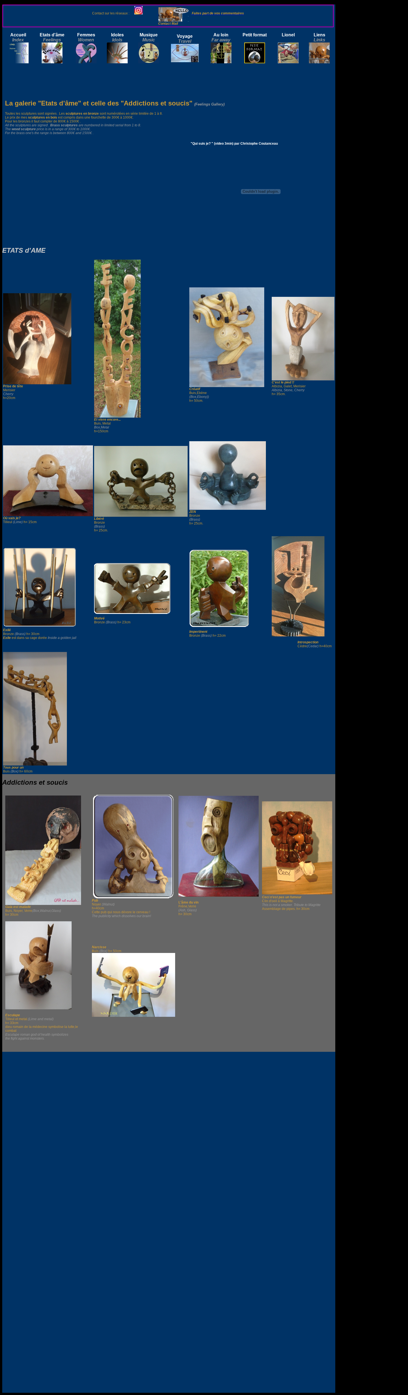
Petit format (255, 34)
